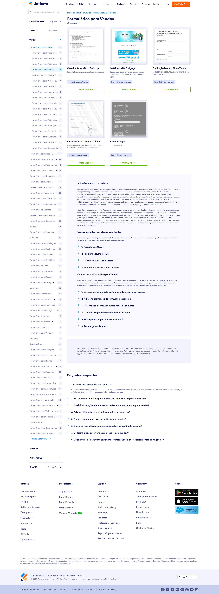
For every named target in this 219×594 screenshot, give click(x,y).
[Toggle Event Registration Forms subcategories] (56, 159)
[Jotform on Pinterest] (187, 589)
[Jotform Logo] (38, 4)
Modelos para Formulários (79, 12)
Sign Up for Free (181, 4)
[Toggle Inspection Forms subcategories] (56, 305)
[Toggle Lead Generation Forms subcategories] (57, 310)
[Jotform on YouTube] (192, 589)
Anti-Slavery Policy (107, 589)
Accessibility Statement (83, 589)
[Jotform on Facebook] (163, 589)
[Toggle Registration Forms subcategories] (56, 153)
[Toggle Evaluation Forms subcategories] (52, 293)
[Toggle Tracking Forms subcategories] (57, 405)
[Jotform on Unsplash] (196, 589)
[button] (45, 21)
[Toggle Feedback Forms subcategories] (54, 299)
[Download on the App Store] (186, 501)
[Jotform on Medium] (177, 589)
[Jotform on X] (167, 589)
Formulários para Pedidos (104, 12)
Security (64, 589)
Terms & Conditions (30, 589)
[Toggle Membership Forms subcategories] (52, 321)
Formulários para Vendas (90, 18)
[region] (45, 244)
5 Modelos (73, 23)
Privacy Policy (49, 589)
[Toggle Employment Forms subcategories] (54, 282)
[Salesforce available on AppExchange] (186, 510)
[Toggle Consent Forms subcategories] (56, 193)
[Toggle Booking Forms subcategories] (56, 181)
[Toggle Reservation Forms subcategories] (55, 372)
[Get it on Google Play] (186, 492)
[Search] (30, 12)
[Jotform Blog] (182, 589)
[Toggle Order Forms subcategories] (54, 47)
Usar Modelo (86, 89)
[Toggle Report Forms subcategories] (56, 361)
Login (167, 4)
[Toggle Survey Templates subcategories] (53, 187)
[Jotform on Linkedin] (172, 589)
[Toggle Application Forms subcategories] (56, 170)
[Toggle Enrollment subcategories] (40, 288)
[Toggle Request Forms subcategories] (56, 366)
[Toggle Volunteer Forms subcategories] (56, 416)
